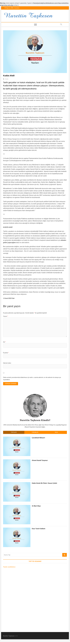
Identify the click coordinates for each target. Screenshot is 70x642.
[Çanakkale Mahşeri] (16, 437)
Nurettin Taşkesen (8, 636)
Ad (4, 342)
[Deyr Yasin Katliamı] (16, 528)
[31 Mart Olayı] (16, 506)
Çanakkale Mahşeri (38, 437)
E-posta (6, 352)
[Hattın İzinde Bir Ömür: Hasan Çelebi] (16, 483)
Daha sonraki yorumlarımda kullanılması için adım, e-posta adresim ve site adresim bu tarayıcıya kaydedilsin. (32, 378)
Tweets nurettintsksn (9, 567)
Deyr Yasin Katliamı (38, 528)
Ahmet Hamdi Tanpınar (40, 460)
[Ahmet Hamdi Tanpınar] (16, 460)
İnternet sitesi (7, 363)
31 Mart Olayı (36, 506)
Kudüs (6, 79)
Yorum (5, 316)
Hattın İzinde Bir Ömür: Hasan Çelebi (44, 483)
